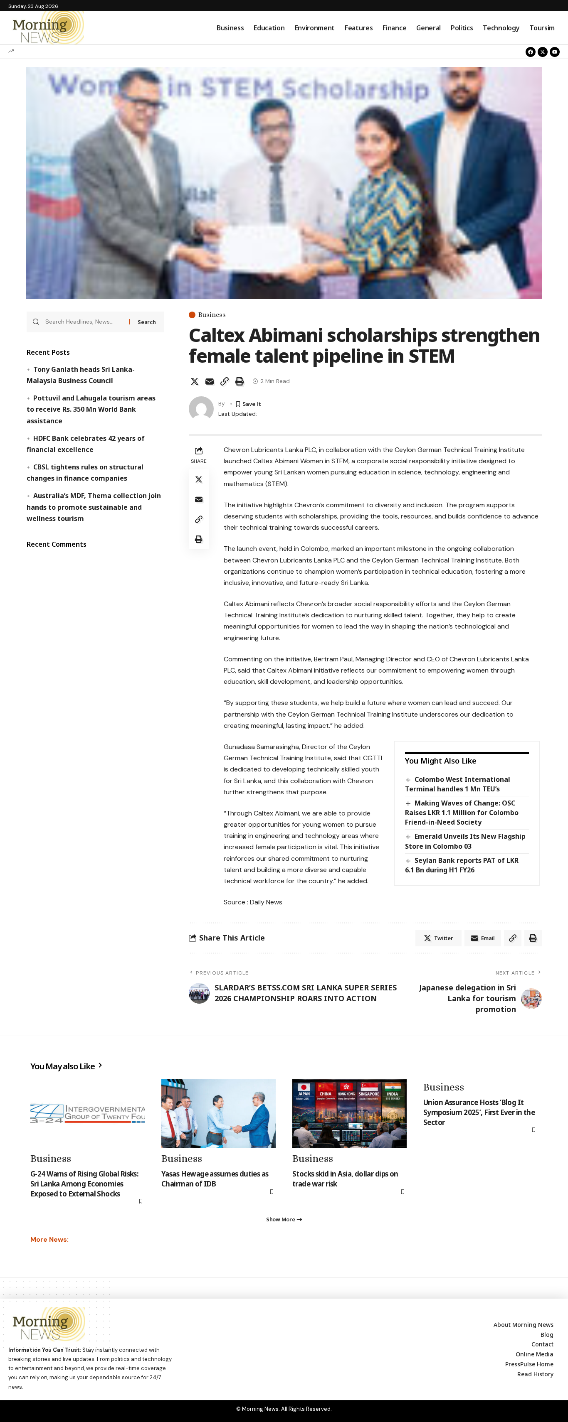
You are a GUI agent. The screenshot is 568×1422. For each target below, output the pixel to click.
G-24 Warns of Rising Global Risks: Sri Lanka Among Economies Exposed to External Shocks (84, 1184)
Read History (535, 1374)
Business (212, 315)
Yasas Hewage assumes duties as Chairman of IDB (215, 1179)
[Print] (239, 381)
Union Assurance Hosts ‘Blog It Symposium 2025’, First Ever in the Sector (479, 1112)
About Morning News (523, 1325)
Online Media (534, 1354)
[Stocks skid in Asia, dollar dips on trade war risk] (349, 1113)
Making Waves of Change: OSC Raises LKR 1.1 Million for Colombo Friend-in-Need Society (462, 812)
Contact (542, 1344)
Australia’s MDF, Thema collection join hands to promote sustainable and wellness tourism (94, 507)
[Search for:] (84, 322)
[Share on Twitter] (194, 381)
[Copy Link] (224, 381)
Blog (547, 1334)
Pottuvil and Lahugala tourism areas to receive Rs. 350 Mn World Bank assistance (91, 409)
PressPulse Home (529, 1364)
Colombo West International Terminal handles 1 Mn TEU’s (457, 784)
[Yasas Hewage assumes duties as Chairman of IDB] (218, 1113)
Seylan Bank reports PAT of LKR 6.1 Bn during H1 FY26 (462, 865)
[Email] (209, 381)
